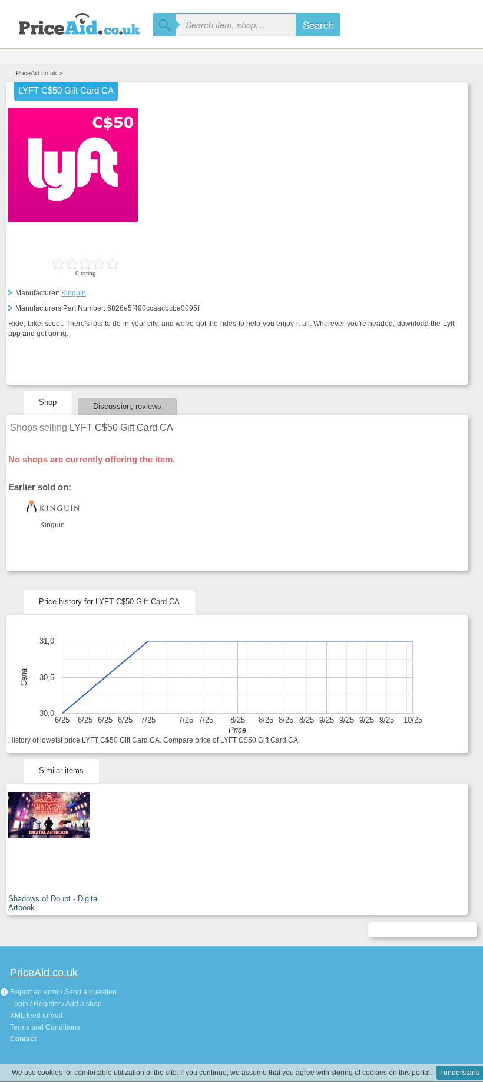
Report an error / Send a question (62, 992)
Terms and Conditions (45, 1027)
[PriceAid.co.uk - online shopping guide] (76, 22)
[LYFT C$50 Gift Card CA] (73, 219)
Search (318, 24)
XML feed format (36, 1015)
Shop (48, 402)
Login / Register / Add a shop (56, 1004)
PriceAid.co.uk (36, 72)
